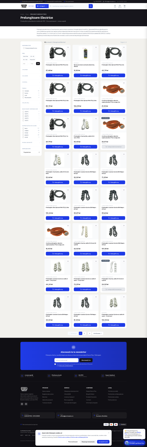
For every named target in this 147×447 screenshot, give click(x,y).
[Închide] (108, 433)
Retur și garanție (68, 400)
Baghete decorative (48, 394)
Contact (88, 400)
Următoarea (96, 333)
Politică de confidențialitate (115, 394)
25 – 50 (32, 56)
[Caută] (91, 6)
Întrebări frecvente (91, 397)
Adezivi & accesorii (47, 400)
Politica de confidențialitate (66, 365)
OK (38, 63)
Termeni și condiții (113, 391)
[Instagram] (21, 404)
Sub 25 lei (25, 56)
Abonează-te (86, 360)
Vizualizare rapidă (58, 52)
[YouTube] (26, 404)
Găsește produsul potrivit (71, 391)
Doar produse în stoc (31, 48)
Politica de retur (112, 400)
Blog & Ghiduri (90, 394)
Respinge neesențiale (88, 441)
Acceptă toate (103, 441)
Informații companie (91, 402)
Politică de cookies (113, 397)
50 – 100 (25, 59)
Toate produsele (47, 402)
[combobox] (69, 6)
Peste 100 (32, 59)
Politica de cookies (64, 437)
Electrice (44, 397)
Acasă (22, 14)
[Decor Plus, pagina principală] (24, 389)
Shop (27, 14)
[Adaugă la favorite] (68, 47)
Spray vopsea (46, 391)
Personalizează (72, 441)
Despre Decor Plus (91, 391)
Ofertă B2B (67, 394)
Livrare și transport (69, 397)
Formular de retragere (70, 402)
